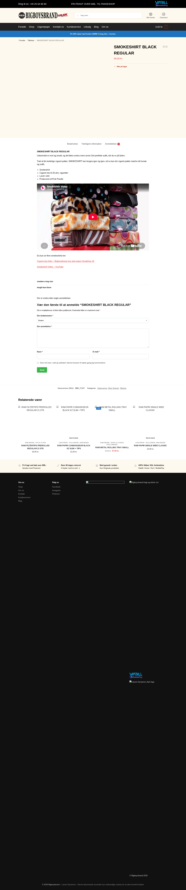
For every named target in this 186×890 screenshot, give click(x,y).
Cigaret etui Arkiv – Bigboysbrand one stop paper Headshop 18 (65, 261)
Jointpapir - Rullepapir (69, 442)
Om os (21, 490)
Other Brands (113, 388)
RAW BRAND (29, 442)
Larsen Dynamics (69, 884)
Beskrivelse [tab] (72, 144)
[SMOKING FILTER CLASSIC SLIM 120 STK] (166, 46)
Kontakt (21, 494)
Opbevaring (102, 388)
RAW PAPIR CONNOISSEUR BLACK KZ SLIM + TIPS (73, 447)
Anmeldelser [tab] (112, 144)
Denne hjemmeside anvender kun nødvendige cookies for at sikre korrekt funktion (111, 884)
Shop (20, 487)
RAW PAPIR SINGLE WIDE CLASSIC (150, 445)
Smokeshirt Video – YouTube (50, 267)
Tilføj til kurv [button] (35, 457)
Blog (20, 501)
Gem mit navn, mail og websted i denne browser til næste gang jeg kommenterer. (73, 363)
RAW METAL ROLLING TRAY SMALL (112, 447)
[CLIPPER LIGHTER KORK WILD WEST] (164, 46)
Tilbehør (31, 40)
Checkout (163, 17)
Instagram (56, 490)
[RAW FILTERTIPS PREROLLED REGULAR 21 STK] (35, 423)
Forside (22, 40)
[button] (161, 27)
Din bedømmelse (45, 316)
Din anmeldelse (44, 326)
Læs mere (74, 457)
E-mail (96, 352)
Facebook (56, 487)
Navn (40, 352)
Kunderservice (24, 497)
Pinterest (56, 494)
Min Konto (151, 17)
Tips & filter (40, 442)
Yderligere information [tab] (91, 144)
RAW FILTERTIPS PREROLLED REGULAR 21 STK (35, 447)
